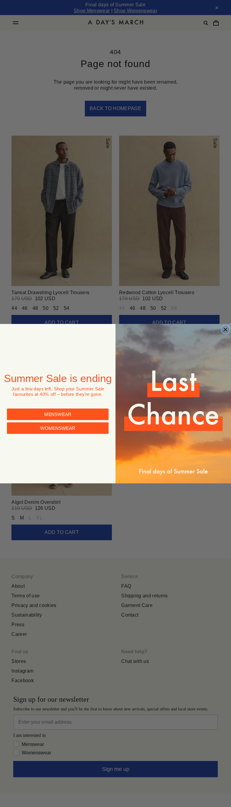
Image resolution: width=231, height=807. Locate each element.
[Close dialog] (225, 329)
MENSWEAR (57, 414)
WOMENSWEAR (57, 428)
